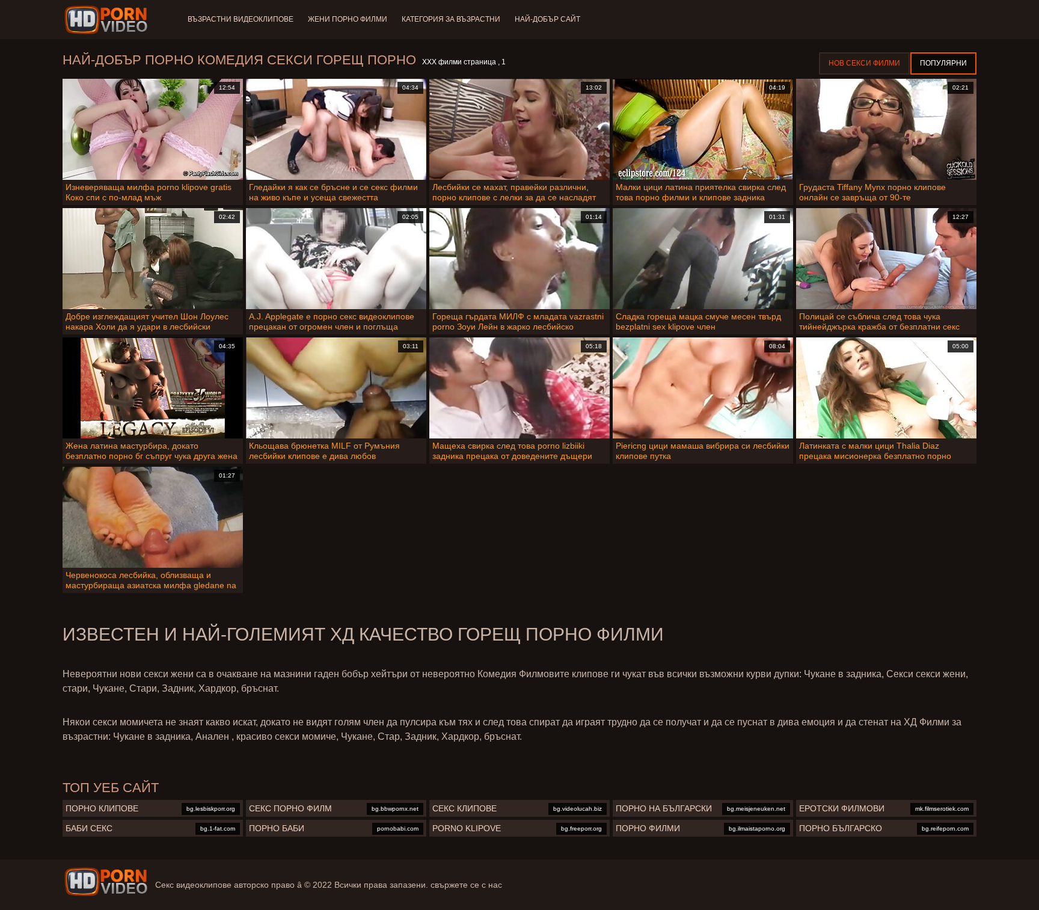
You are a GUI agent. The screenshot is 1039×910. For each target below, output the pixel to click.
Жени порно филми (347, 19)
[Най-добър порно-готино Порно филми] (108, 20)
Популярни (943, 63)
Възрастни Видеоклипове (240, 19)
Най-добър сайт (547, 19)
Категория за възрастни (451, 19)
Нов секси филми (864, 63)
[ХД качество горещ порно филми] (106, 881)
